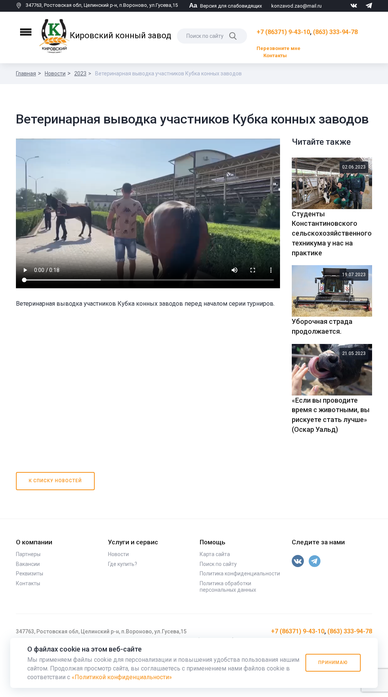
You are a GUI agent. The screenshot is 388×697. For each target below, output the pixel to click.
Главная (26, 73)
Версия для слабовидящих (225, 6)
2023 (80, 73)
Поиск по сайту (218, 564)
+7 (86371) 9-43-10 (283, 32)
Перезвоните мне (278, 48)
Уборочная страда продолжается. (322, 326)
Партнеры (28, 554)
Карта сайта (215, 554)
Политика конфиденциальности (240, 573)
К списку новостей (55, 480)
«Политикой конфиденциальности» (122, 677)
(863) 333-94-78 (335, 32)
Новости (55, 73)
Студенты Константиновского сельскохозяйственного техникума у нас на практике (332, 233)
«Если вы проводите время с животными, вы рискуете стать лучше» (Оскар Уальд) (330, 414)
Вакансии (28, 564)
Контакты (275, 55)
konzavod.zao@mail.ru (296, 6)
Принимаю (333, 662)
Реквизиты (29, 573)
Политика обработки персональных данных (228, 586)
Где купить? (122, 564)
